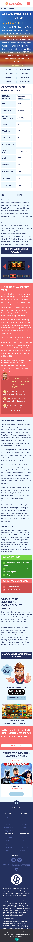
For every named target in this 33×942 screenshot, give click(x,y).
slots (11, 9)
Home (3, 9)
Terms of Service (24, 847)
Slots (20, 117)
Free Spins (9, 837)
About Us (24, 837)
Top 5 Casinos (9, 818)
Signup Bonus (9, 844)
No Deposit (9, 841)
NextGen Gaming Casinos (16, 698)
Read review (16, 794)
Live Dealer (24, 831)
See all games (16, 760)
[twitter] (19, 860)
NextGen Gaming (21, 97)
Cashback (9, 847)
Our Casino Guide (24, 850)
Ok (17, 939)
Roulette (24, 827)
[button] (4, 266)
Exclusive (9, 850)
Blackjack (24, 824)
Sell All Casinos (16, 745)
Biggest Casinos (9, 827)
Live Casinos (9, 824)
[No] (31, 935)
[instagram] (13, 860)
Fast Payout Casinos (9, 831)
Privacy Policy (24, 844)
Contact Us (24, 841)
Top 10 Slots (24, 818)
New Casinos (9, 821)
